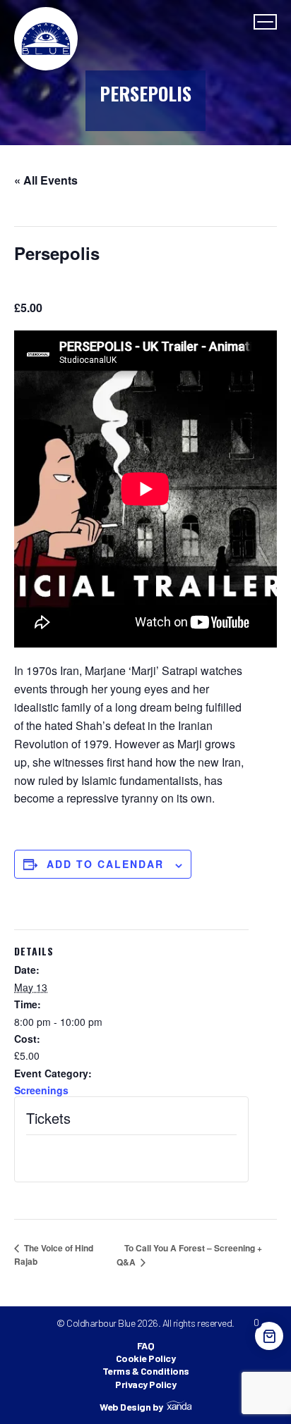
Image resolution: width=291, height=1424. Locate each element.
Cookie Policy (146, 1358)
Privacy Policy (145, 1384)
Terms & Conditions (145, 1371)
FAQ (146, 1345)
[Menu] (265, 22)
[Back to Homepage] (46, 39)
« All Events (46, 180)
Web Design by (131, 1407)
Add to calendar (105, 864)
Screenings (41, 1090)
